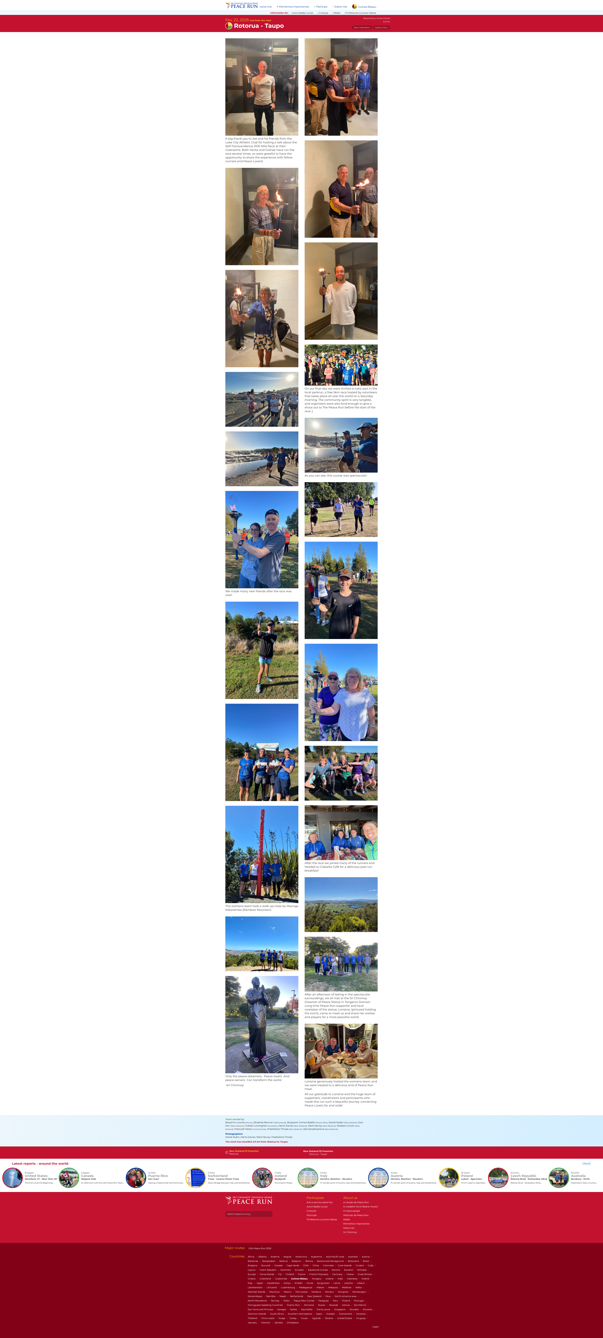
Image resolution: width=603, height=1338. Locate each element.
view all (586, 1163)
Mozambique (255, 1296)
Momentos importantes (294, 6)
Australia (353, 1256)
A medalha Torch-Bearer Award (360, 1206)
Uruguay (361, 1318)
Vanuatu (253, 1322)
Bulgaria (253, 1265)
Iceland (330, 1278)
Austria (366, 1256)
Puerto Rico (294, 1305)
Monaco (329, 1291)
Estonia (336, 1269)
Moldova (317, 1291)
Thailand (253, 1318)
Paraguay (323, 1300)
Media (337, 12)
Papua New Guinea (304, 1300)
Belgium (297, 1261)
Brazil (366, 1261)
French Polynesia (319, 1274)
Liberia (361, 1283)
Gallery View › (381, 27)
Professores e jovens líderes (361, 12)
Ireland (365, 1278)
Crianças (323, 12)
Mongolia (343, 1291)
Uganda (316, 1318)
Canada (278, 1265)
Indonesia (352, 1278)
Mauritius (274, 1291)
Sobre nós (340, 6)
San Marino (360, 1305)
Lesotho (349, 1283)
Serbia (294, 1309)
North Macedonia (257, 1300)
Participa (321, 6)
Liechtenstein (255, 1287)
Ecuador (300, 1269)
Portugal (359, 1300)
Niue (328, 1296)
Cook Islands (345, 1265)
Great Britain (365, 1274)
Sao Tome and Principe (261, 1309)
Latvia (337, 1283)
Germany (337, 1274)
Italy (250, 1283)
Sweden (331, 1313)
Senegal (282, 1309)
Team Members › (362, 27)
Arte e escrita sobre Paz (320, 1202)
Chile (306, 1265)
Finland (290, 1274)
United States (345, 1318)
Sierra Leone (324, 1309)
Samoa (346, 1305)
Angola (287, 1256)
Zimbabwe (293, 1322)
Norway (275, 1300)
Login (375, 1326)
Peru (336, 1300)
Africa (251, 1256)
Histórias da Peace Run (356, 1215)
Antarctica (301, 1256)
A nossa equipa (351, 1210)
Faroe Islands (267, 1274)
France (302, 1274)
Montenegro (359, 1291)
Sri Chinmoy (350, 1232)
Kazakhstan (273, 1283)
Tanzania (361, 1313)
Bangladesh (269, 1261)
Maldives (347, 1287)
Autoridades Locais (302, 12)
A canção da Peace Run (356, 1202)
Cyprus (252, 1269)
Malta (359, 1287)
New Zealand (314, 1296)
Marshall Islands (257, 1291)
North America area (346, 1296)
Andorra (275, 1256)
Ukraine (329, 1318)
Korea (310, 1283)
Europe (252, 1274)
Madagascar (306, 1287)
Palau (286, 1300)
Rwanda (334, 1305)
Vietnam (266, 1322)
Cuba (371, 1265)
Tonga (282, 1318)
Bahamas (253, 1261)
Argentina (317, 1256)
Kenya (287, 1283)
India (340, 1278)
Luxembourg (288, 1287)
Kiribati (299, 1283)
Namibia (271, 1296)
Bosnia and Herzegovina (330, 1261)
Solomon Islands (257, 1313)
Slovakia (354, 1309)
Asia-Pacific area (335, 1256)
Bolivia (309, 1261)
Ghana (350, 1274)
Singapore (340, 1309)
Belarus (283, 1261)
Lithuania (272, 1287)
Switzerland (346, 1313)
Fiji (280, 1274)
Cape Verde (293, 1265)
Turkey (293, 1318)
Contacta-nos (263, 6)
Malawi (321, 1287)
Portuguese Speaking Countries (265, 1305)
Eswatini (349, 1269)
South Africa (277, 1313)
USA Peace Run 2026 (259, 1248)
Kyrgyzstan (323, 1283)
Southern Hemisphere (300, 1313)
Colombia (328, 1265)
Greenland (266, 1278)
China (316, 1265)
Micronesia (302, 1291)
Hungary (317, 1278)
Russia (322, 1305)
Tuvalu (305, 1318)
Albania (262, 1256)
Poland (346, 1300)
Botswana (353, 1261)
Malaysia (333, 1287)
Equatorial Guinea (318, 1269)
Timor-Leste (268, 1318)
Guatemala (281, 1278)
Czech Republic (268, 1269)
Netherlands (297, 1296)
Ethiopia (362, 1269)
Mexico (288, 1291)
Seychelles (307, 1309)
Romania (309, 1305)
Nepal (283, 1296)
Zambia (278, 1322)
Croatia (360, 1265)
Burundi (266, 1265)
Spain (319, 1313)
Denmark (285, 1269)
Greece (252, 1278)
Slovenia (368, 1309)
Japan (260, 1283)
